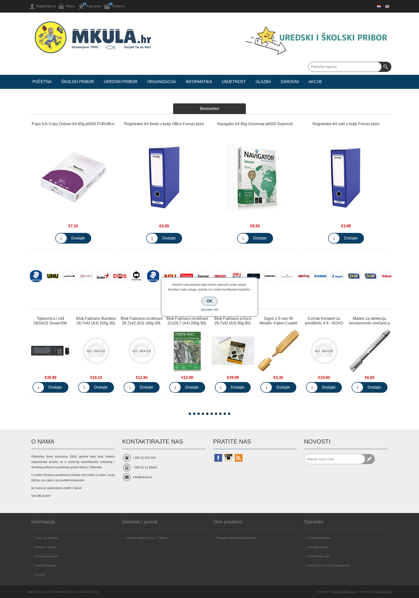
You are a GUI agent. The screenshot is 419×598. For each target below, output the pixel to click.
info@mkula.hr (142, 477)
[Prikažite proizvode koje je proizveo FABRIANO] (253, 276)
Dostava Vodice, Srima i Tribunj (146, 538)
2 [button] (194, 414)
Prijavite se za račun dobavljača (328, 565)
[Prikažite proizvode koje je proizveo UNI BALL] (69, 276)
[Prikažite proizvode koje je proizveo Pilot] (337, 276)
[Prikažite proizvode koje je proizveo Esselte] (387, 276)
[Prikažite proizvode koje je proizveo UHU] (52, 276)
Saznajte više (209, 309)
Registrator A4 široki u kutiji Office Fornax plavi (164, 124)
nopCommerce (382, 591)
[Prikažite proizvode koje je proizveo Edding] (153, 276)
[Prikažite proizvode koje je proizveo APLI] (170, 276)
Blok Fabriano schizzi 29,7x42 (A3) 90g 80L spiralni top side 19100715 (232, 325)
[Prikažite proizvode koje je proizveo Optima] (186, 276)
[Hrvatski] (379, 6)
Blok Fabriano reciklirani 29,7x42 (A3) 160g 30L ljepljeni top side (142, 323)
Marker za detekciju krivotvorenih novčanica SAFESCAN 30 (369, 323)
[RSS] (238, 458)
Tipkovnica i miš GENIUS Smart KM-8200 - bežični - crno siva (50, 325)
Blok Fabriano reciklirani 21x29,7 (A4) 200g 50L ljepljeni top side (187, 323)
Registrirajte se (46, 6)
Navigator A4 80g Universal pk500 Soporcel (255, 124)
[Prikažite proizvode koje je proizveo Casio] (320, 276)
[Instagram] (228, 458)
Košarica (118, 6)
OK (209, 301)
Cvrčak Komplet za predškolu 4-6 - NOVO (324, 320)
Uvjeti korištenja (45, 565)
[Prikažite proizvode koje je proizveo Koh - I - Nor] (119, 276)
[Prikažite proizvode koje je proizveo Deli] (236, 276)
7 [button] (216, 414)
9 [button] (225, 414)
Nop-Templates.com (345, 591)
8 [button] (220, 414)
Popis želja (94, 6)
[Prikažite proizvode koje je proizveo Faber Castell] (287, 276)
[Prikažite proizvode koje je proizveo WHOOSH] (136, 276)
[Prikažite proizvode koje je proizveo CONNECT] (86, 276)
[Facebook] (218, 458)
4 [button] (203, 414)
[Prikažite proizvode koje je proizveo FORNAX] (203, 276)
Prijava (70, 6)
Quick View (50, 352)
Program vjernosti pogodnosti (236, 538)
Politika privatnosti (47, 556)
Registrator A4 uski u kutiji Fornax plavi (346, 124)
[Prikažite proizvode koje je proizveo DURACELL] (270, 276)
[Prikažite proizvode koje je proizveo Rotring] (303, 276)
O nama (40, 574)
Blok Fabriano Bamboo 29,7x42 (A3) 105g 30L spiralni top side (96, 323)
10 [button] (229, 414)
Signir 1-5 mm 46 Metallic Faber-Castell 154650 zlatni (278, 323)
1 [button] (190, 414)
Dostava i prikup (45, 547)
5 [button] (207, 414)
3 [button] (198, 414)
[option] (36, 279)
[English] (387, 6)
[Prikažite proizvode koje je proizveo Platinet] (370, 276)
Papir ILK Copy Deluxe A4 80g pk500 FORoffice (73, 124)
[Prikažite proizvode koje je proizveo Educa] (354, 276)
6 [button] (211, 414)
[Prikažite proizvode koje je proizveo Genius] (103, 276)
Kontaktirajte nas (318, 556)
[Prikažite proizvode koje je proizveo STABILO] (220, 276)
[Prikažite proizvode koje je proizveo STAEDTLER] (36, 276)
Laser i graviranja (46, 538)
